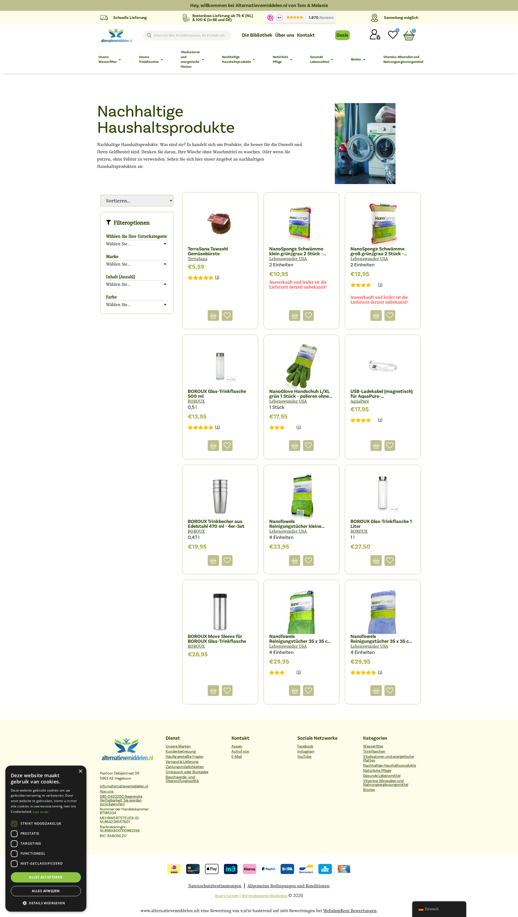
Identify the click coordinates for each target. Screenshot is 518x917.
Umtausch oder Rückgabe (187, 772)
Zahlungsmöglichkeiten (185, 767)
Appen (236, 746)
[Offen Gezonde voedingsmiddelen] (332, 59)
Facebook (305, 746)
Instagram (305, 751)
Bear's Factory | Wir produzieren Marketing (251, 895)
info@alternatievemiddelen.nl (124, 786)
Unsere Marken (178, 746)
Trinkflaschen (374, 751)
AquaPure (359, 401)
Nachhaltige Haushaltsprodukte (389, 765)
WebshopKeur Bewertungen (350, 910)
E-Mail (236, 756)
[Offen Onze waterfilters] (119, 59)
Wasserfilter (373, 746)
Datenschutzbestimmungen (214, 885)
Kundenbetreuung (181, 751)
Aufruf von (240, 751)
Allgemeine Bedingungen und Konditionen (288, 885)
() (217, 277)
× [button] (80, 771)
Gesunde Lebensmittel (381, 775)
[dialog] (45, 839)
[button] (46, 903)
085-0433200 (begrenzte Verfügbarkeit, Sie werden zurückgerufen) (121, 800)
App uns (107, 791)
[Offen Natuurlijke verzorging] (291, 59)
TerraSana (197, 258)
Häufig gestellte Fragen (184, 756)
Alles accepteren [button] (45, 877)
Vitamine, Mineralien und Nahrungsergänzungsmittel (385, 783)
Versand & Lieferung (182, 761)
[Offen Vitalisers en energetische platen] (203, 59)
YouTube (304, 756)
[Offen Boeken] (364, 59)
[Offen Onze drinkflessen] (161, 59)
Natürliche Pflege (377, 770)
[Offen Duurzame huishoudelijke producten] (253, 59)
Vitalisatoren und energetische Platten (388, 758)
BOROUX (196, 401)
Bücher (369, 789)
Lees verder (41, 812)
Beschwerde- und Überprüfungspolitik (182, 779)
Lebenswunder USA (288, 258)
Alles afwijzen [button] (46, 891)
